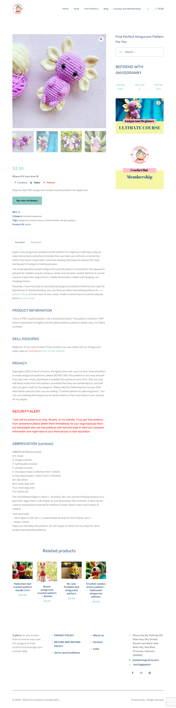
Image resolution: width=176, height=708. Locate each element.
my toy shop (27, 298)
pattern (71, 220)
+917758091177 (142, 664)
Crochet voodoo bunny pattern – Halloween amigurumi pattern (95, 590)
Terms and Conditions (67, 652)
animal (33, 220)
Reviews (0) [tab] (36, 242)
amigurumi (24, 220)
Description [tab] (20, 242)
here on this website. (53, 351)
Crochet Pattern (52, 220)
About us (98, 635)
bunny (40, 220)
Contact (98, 642)
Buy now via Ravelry (27, 200)
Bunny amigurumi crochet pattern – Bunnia (47, 591)
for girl (64, 220)
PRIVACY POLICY (64, 635)
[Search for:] (140, 51)
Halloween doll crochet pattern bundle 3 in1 (22, 587)
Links (96, 648)
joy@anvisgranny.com (146, 660)
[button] (101, 39)
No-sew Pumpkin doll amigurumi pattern (71, 588)
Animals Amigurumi (32, 216)
